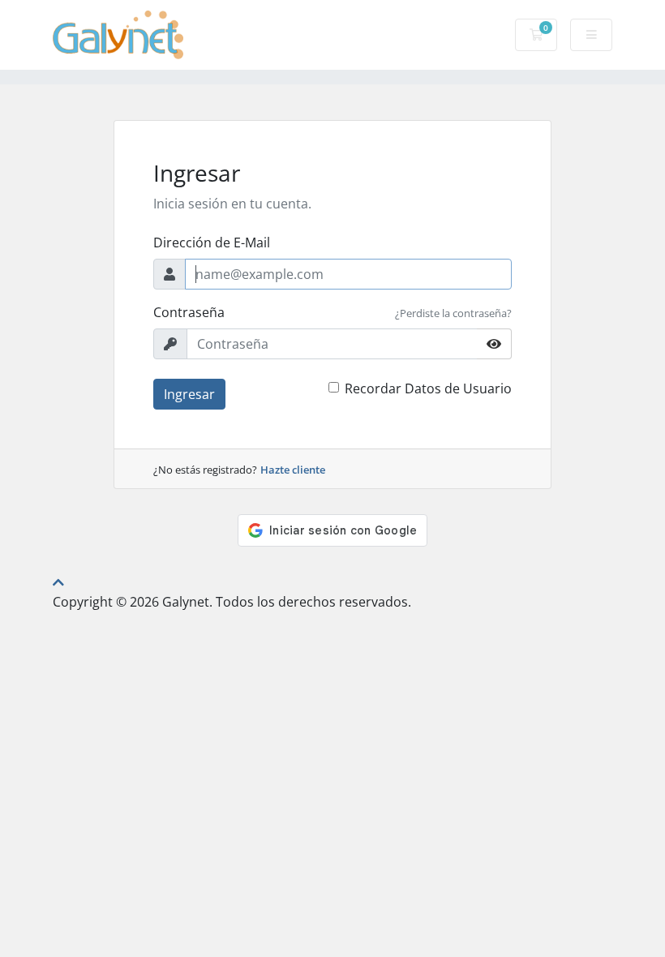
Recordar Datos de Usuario (428, 388)
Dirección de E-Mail (211, 242)
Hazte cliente (292, 469)
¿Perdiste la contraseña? (453, 313)
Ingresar (189, 394)
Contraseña (189, 312)
